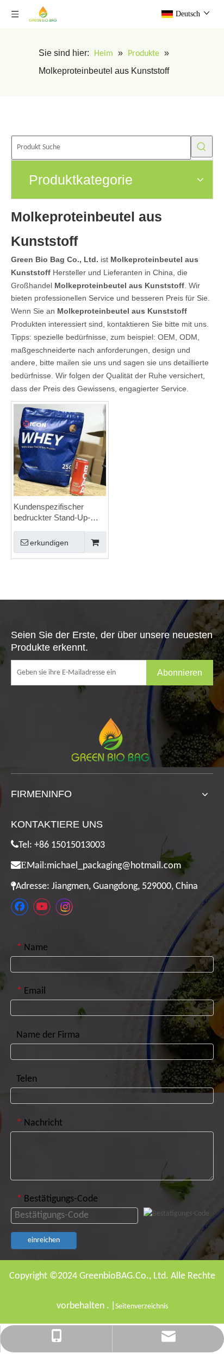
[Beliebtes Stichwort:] (202, 146)
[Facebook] (19, 907)
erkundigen (49, 542)
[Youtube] (42, 907)
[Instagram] (64, 907)
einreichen (44, 1240)
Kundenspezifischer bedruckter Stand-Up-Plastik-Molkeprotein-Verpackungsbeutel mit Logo (54, 512)
